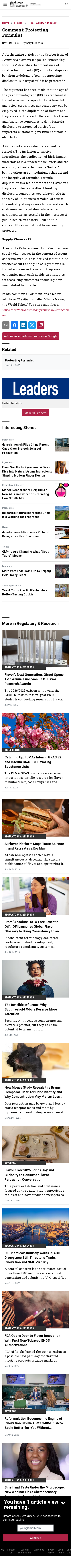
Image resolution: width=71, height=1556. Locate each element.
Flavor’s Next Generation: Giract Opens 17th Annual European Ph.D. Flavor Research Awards (34, 679)
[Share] (14, 325)
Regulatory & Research (44, 23)
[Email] (5, 325)
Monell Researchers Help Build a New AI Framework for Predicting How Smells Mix (25, 494)
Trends (5, 546)
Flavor (18, 23)
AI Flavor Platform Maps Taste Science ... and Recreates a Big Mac (34, 846)
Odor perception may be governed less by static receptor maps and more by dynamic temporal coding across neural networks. (35, 1107)
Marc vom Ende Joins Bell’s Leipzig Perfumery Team (26, 573)
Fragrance (7, 566)
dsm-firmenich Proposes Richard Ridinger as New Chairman (25, 534)
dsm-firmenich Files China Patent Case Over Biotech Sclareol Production (25, 449)
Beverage (10, 1162)
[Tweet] (32, 325)
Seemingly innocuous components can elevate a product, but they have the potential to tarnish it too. (33, 1025)
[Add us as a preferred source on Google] (40, 325)
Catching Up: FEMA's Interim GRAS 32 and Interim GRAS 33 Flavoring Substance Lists (33, 761)
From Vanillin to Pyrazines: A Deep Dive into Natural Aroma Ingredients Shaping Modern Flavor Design (27, 471)
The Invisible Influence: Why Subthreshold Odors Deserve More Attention (31, 1009)
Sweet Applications (11, 585)
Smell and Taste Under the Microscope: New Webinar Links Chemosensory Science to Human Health (35, 1491)
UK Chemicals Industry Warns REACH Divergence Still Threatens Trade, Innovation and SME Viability (32, 1257)
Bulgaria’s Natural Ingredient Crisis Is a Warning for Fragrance (26, 515)
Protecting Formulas (19, 360)
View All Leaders (35, 413)
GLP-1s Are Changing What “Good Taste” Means (25, 553)
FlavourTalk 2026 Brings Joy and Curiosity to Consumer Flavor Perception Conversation (29, 1174)
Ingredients (8, 439)
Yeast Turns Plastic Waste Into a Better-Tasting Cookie (24, 592)
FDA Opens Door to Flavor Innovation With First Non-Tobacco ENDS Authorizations (32, 1340)
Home (6, 23)
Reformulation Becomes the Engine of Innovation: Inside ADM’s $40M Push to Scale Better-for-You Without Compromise (34, 1423)
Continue (35, 1538)
